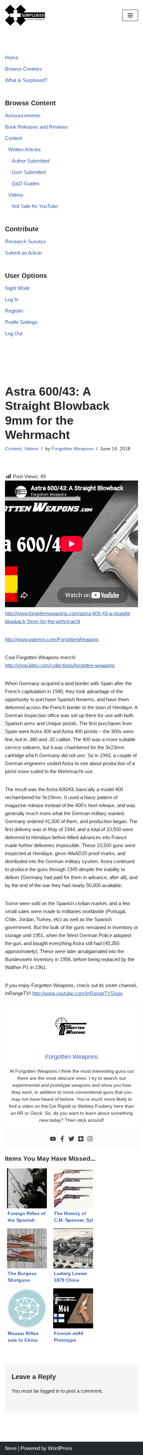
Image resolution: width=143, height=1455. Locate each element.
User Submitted (29, 172)
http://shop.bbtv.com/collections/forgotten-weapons (60, 665)
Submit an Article (23, 253)
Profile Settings (21, 322)
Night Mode (17, 288)
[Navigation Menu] (130, 15)
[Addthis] (81, 1139)
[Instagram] (90, 1139)
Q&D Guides (26, 183)
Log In (11, 299)
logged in (50, 1391)
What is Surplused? (26, 80)
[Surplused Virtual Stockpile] (25, 15)
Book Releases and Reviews (36, 127)
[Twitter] (71, 1139)
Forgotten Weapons (72, 448)
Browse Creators (23, 69)
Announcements (23, 115)
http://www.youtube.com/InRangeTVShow (77, 993)
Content (13, 138)
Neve (11, 1448)
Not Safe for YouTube (35, 206)
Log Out (13, 333)
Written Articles (24, 149)
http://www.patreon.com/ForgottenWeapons (52, 639)
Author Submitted (30, 161)
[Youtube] (53, 1139)
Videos (15, 195)
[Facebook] (62, 1139)
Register (14, 311)
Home (11, 57)
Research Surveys (25, 241)
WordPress (60, 1448)
